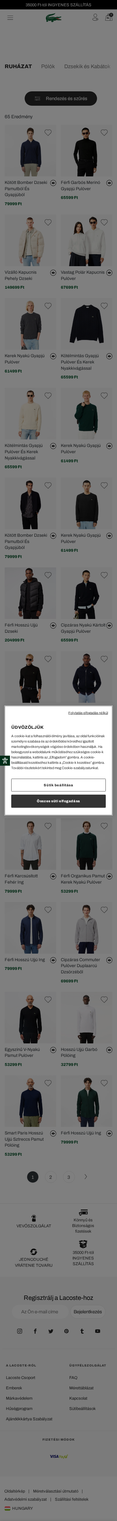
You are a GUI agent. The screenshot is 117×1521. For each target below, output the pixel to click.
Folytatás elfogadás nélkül (88, 712)
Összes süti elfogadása (58, 801)
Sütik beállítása (58, 785)
